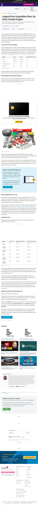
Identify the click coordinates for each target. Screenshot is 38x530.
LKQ (26, 34)
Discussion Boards (27, 483)
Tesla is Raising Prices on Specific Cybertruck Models (9, 353)
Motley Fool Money (29, 477)
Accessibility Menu (19, 0)
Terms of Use (4, 501)
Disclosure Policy (16, 501)
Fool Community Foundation (20, 495)
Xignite (9, 475)
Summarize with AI (21, 28)
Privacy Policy (10, 501)
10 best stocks (6, 182)
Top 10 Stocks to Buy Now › (28, 4)
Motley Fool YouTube (28, 366)
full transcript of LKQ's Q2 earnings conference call (21, 206)
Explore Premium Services (12, 13)
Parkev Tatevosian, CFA (10, 351)
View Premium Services (29, 457)
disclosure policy (6, 393)
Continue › (7, 409)
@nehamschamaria (21, 386)
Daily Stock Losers (33, 10)
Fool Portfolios (29, 474)
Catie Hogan (27, 351)
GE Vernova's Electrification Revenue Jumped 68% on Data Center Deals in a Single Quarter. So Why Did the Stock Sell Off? (28, 354)
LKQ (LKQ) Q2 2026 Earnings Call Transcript (9, 340)
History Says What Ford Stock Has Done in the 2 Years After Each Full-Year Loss (9, 369)
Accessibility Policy (24, 501)
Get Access (10, 437)
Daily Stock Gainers (32, 9)
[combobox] (7, 9)
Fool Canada (18, 483)
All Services (28, 468)
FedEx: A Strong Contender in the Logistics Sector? (27, 369)
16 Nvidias (31, 400)
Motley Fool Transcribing (10, 338)
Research (17, 471)
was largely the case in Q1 (30, 78)
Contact (17, 474)
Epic (27, 471)
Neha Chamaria (6, 26)
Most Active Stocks (32, 7)
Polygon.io (12, 475)
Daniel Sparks (8, 366)
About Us (17, 468)
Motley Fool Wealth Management (21, 492)
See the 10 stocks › (7, 317)
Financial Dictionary (28, 486)
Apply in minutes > (19, 121)
